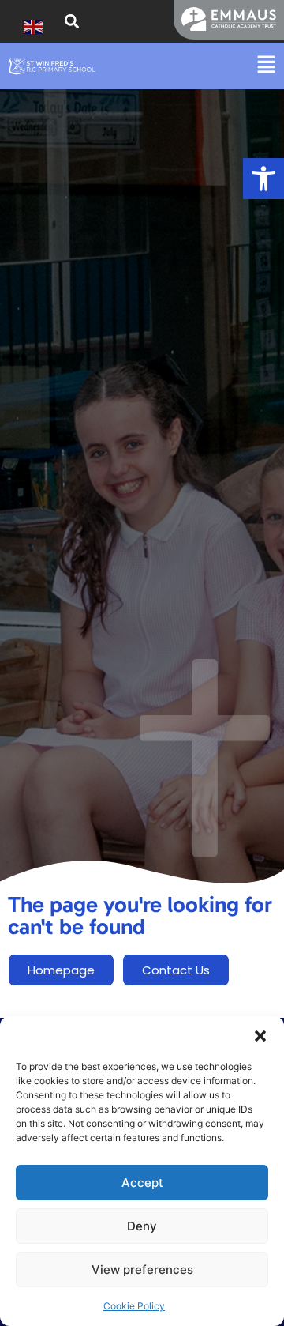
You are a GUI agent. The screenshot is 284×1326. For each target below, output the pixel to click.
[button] (263, 178)
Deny (142, 1226)
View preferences (142, 1269)
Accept (142, 1182)
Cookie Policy (134, 1306)
